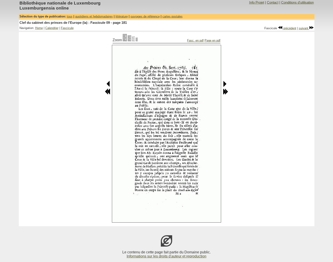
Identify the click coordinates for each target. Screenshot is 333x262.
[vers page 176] (107, 94)
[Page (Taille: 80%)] (129, 40)
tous (69, 16)
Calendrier (51, 28)
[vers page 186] (225, 94)
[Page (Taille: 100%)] (125, 40)
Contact (272, 2)
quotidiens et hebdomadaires (94, 16)
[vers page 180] (108, 86)
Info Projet (256, 2)
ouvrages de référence (145, 16)
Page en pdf (212, 40)
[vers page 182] (225, 86)
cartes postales (172, 16)
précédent (289, 28)
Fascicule (67, 28)
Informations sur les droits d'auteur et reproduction (166, 256)
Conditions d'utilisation (297, 2)
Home (39, 28)
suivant (304, 28)
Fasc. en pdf (195, 40)
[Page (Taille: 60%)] (133, 40)
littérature (122, 16)
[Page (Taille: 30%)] (137, 40)
